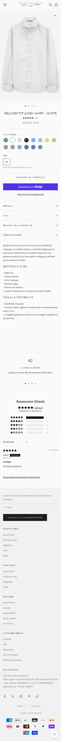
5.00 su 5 (38, 407)
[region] (30, 368)
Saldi (5, 555)
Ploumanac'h (10, 670)
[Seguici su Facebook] (4, 696)
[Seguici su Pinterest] (29, 696)
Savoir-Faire (9, 602)
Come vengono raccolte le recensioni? (21, 477)
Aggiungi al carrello (30, 177)
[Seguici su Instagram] (21, 696)
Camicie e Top (10, 540)
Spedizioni (8, 649)
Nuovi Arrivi (9, 535)
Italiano (35, 706)
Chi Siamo (8, 623)
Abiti (5, 550)
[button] (17, 417)
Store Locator (9, 618)
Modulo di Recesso (12, 660)
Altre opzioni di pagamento (30, 194)
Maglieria (8, 545)
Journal (6, 608)
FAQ (5, 644)
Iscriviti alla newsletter (25, 517)
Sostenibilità (9, 613)
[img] (10, 450)
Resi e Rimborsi (10, 655)
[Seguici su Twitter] (12, 696)
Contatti (7, 639)
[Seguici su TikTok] (37, 696)
